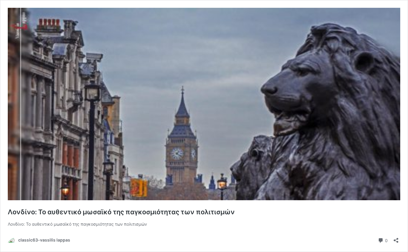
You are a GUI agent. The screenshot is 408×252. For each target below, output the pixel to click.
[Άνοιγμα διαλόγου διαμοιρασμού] (396, 238)
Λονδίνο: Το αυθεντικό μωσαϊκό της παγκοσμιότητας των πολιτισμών (121, 212)
